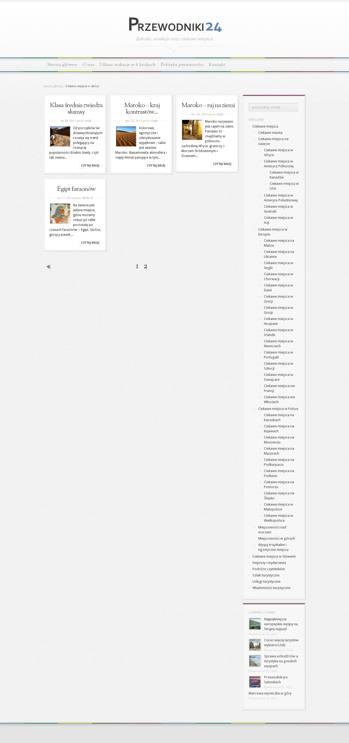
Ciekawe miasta (270, 133)
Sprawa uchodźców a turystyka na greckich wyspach (281, 661)
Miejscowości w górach (276, 538)
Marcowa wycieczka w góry (270, 693)
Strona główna (62, 65)
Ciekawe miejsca (265, 126)
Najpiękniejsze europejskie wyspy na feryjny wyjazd (281, 624)
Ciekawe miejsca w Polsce (278, 409)
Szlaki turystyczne (265, 575)
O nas (88, 65)
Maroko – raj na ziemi (208, 105)
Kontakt (217, 65)
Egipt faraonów (76, 189)
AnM (88, 120)
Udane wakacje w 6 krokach (128, 65)
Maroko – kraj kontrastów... (142, 109)
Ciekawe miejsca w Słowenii (274, 556)
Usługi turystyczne (266, 581)
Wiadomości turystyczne (271, 588)
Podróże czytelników (268, 569)
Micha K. (88, 197)
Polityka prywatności (182, 65)
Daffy (154, 120)
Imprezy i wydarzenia (269, 563)
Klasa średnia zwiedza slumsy (76, 109)
